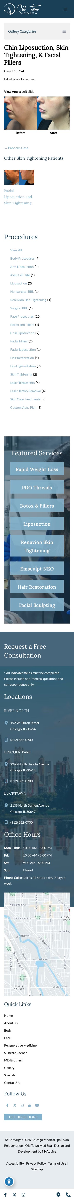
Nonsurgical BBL (22, 291)
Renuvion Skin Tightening (28, 300)
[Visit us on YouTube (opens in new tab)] (37, 1105)
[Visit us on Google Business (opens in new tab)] (29, 1105)
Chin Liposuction (22, 333)
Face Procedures (22, 316)
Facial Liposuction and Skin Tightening (18, 196)
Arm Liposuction (22, 267)
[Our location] (58, 1195)
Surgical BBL (19, 308)
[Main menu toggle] (65, 9)
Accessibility (15, 1163)
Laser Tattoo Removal (25, 391)
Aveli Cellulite (20, 275)
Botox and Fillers (22, 324)
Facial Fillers (19, 341)
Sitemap (37, 1169)
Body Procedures (22, 258)
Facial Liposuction (23, 349)
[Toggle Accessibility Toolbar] (9, 1182)
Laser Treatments (22, 382)
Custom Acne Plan (23, 407)
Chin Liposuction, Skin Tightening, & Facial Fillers (36, 54)
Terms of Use (57, 1163)
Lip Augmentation (23, 366)
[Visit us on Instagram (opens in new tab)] (22, 1105)
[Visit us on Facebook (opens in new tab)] (7, 1105)
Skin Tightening (21, 374)
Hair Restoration (22, 358)
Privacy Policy (36, 1163)
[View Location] (7, 722)
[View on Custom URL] (37, 944)
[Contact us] (68, 1195)
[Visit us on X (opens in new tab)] (15, 1105)
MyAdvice (49, 1151)
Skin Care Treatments (25, 399)
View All (16, 250)
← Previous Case (16, 148)
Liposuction (18, 283)
